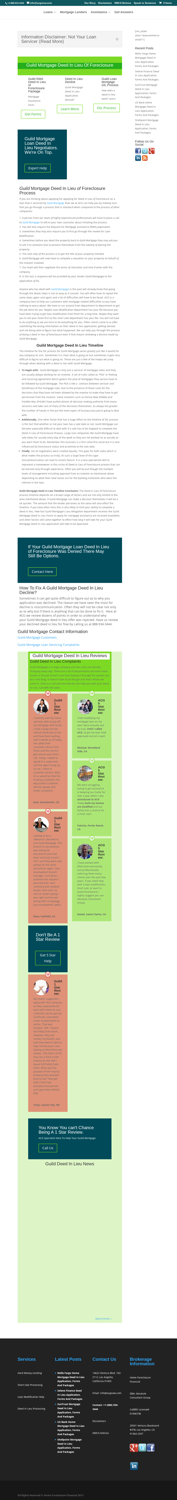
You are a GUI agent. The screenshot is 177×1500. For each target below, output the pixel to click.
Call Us (47, 1148)
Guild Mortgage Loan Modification (55, 1273)
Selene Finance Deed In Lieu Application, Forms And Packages (147, 75)
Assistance (99, 12)
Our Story (90, 3)
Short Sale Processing (30, 1385)
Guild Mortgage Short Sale (50, 1226)
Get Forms (33, 114)
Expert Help (37, 168)
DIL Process (106, 108)
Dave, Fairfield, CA (44, 916)
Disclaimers (105, 3)
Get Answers (123, 12)
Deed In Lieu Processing (31, 1408)
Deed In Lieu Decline (74, 80)
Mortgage (55, 203)
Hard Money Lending (30, 1373)
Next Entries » (103, 1318)
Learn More (70, 109)
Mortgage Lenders (73, 12)
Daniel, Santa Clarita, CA (91, 914)
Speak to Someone (145, 3)
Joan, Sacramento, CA (46, 802)
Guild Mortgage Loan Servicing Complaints (49, 645)
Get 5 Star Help (48, 958)
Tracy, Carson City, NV (46, 1104)
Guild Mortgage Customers (37, 637)
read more (38, 1208)
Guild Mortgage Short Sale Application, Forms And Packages (66, 1176)
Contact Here (42, 571)
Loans (48, 12)
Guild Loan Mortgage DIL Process (110, 82)
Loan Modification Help (31, 1396)
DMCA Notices (122, 3)
